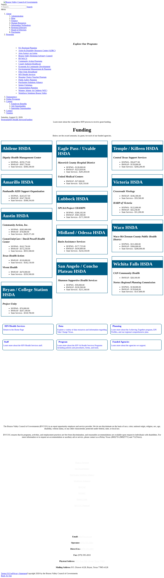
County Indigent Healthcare (29, 64)
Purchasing (15, 32)
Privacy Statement (19, 573)
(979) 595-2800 (86, 543)
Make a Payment (82, 463)
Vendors (9, 113)
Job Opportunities (18, 106)
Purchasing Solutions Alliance (30, 82)
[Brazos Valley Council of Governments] (20, 2)
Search (29, 7)
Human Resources (18, 23)
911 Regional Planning (27, 48)
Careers (9, 101)
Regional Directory (19, 27)
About (8, 14)
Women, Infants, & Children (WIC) (32, 90)
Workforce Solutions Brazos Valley (32, 93)
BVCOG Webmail (82, 506)
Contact (9, 111)
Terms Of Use (6, 573)
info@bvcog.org (85, 537)
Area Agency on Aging (27, 53)
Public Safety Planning (27, 80)
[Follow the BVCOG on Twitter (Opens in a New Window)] (83, 413)
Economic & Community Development (34, 66)
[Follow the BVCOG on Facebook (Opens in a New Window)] (77, 413)
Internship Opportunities (21, 108)
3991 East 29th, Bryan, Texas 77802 (90, 561)
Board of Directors (18, 30)
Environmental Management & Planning (34, 69)
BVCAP (82, 487)
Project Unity (82, 499)
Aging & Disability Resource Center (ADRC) (37, 50)
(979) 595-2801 (87, 549)
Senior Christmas (25, 85)
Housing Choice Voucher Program (32, 77)
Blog (13, 18)
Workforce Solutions (82, 481)
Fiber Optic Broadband (27, 72)
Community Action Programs (30, 61)
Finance (14, 21)
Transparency (11, 97)
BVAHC (82, 493)
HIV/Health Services (26, 74)
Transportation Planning (28, 88)
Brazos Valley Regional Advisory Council (35, 56)
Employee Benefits (19, 104)
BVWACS (22, 58)
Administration (17, 16)
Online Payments (13, 99)
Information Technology (21, 25)
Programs (10, 34)
